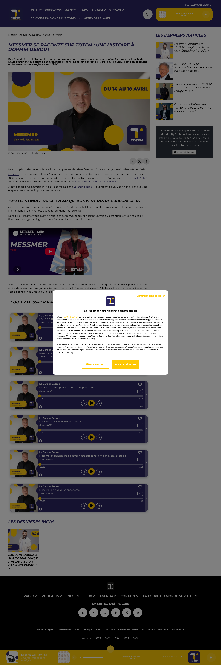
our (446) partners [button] (71, 316)
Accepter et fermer (125, 364)
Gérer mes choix (95, 364)
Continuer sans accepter (151, 295)
